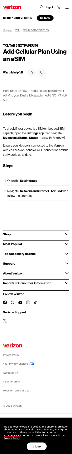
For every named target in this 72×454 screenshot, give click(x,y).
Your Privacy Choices (16, 363)
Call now (45, 18)
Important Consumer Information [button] (27, 283)
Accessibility (10, 372)
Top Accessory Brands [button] (19, 253)
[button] (31, 72)
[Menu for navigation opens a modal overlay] (67, 7)
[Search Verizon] (41, 7)
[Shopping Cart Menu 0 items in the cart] (58, 7)
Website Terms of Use (16, 390)
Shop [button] (7, 234)
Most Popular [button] (12, 244)
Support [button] (9, 263)
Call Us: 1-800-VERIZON (17, 18)
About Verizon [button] (13, 273)
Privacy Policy (11, 354)
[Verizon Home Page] (12, 7)
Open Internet (11, 381)
